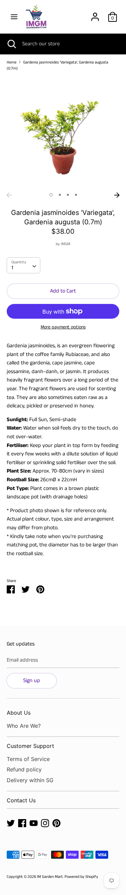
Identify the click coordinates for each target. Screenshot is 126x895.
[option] (63, 133)
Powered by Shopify (81, 877)
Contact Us (21, 800)
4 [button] (76, 195)
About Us (19, 712)
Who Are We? (24, 725)
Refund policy (24, 769)
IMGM (65, 244)
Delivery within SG (30, 780)
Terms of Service (28, 759)
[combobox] (23, 265)
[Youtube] (34, 823)
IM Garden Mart (50, 877)
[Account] (95, 14)
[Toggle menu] (14, 17)
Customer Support (30, 746)
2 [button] (60, 195)
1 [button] (51, 194)
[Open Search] (11, 44)
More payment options (63, 327)
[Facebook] (22, 823)
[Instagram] (45, 823)
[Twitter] (11, 823)
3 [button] (68, 195)
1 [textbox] (12, 268)
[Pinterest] (56, 823)
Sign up (31, 680)
